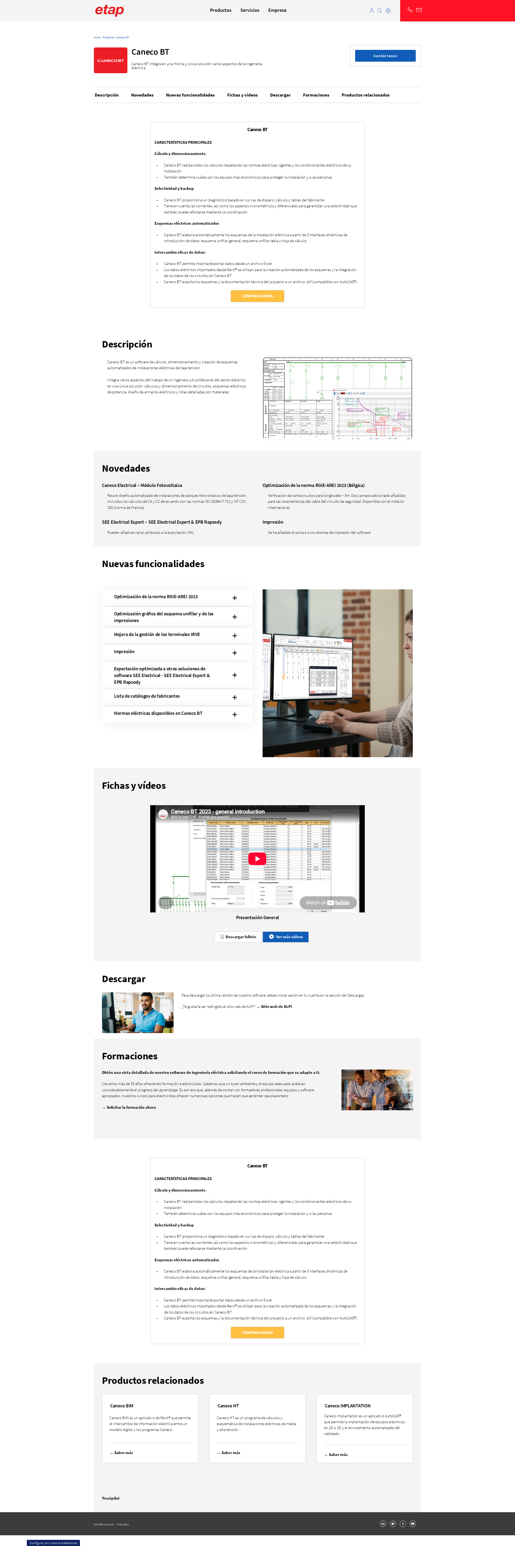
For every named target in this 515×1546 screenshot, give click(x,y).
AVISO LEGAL (122, 1524)
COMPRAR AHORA (257, 295)
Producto (108, 37)
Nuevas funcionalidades (190, 95)
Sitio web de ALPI (276, 1006)
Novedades (142, 95)
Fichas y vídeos (242, 95)
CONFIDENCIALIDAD (104, 1524)
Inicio (97, 37)
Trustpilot (111, 1498)
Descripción (107, 95)
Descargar (280, 95)
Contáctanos (385, 55)
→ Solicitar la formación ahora (129, 1107)
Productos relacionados (366, 95)
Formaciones (316, 95)
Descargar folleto (240, 936)
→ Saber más (121, 1452)
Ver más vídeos (289, 936)
